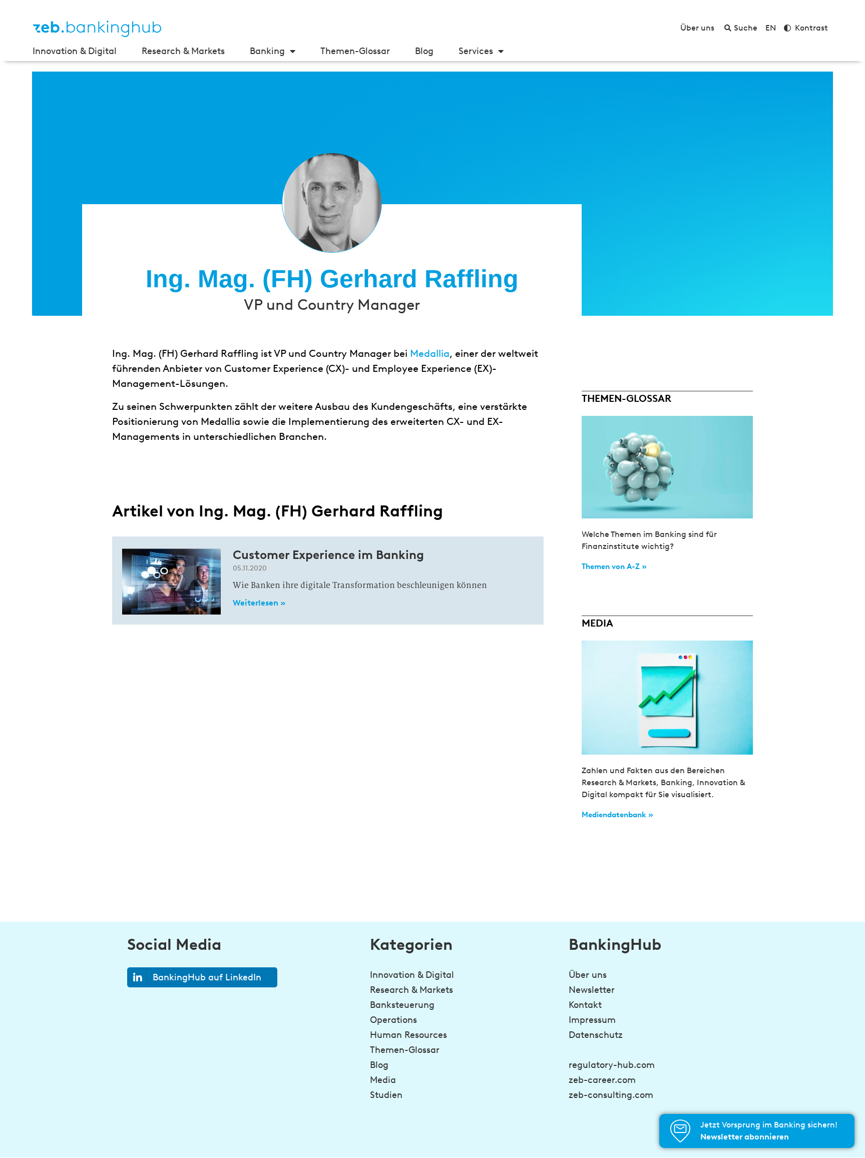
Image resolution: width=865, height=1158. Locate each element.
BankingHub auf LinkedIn (207, 977)
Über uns (588, 974)
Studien (386, 1094)
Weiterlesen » (259, 603)
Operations (393, 1019)
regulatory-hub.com (612, 1064)
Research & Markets (183, 51)
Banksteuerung (402, 1004)
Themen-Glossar (355, 51)
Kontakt (585, 1004)
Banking (267, 51)
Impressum (592, 1019)
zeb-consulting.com (611, 1094)
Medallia (430, 353)
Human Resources (408, 1034)
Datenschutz (596, 1034)
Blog (424, 51)
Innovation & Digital (75, 51)
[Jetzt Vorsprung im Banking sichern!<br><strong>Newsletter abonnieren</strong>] (680, 1130)
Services (476, 51)
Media (383, 1079)
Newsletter (592, 989)
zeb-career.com (602, 1079)
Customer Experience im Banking (328, 554)
